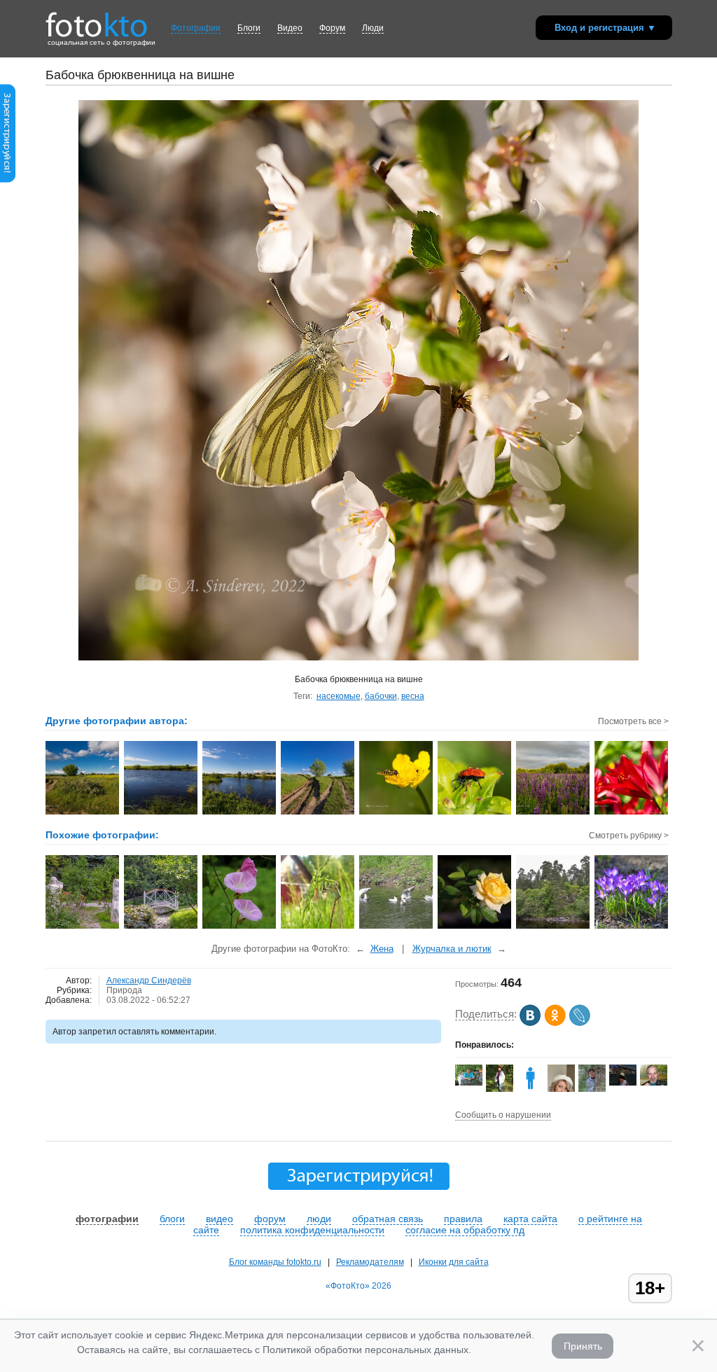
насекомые (338, 696)
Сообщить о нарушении (503, 1115)
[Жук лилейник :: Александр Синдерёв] (475, 813)
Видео (289, 28)
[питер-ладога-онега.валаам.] (553, 927)
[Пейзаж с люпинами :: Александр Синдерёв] (553, 813)
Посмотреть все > (633, 721)
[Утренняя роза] (475, 927)
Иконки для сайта (454, 1262)
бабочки (381, 696)
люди (319, 1218)
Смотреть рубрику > (629, 835)
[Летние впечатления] (239, 927)
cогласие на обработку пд (464, 1229)
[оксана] (499, 1089)
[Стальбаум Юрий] (653, 1083)
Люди (373, 28)
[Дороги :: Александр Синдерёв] (318, 813)
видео (219, 1218)
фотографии (107, 1218)
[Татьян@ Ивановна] (622, 1083)
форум (270, 1218)
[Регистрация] (7, 180)
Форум (332, 28)
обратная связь (387, 1218)
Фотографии (196, 28)
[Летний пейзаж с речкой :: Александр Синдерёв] (161, 813)
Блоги (248, 28)
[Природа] (83, 927)
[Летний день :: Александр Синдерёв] (83, 813)
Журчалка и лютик (452, 948)
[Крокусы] (631, 927)
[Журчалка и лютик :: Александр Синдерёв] (396, 813)
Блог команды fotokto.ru (275, 1262)
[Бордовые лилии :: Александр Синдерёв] (631, 813)
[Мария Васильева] (592, 1090)
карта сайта (530, 1218)
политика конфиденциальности (312, 1229)
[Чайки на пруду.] (396, 927)
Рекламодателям (370, 1262)
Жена (382, 948)
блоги (172, 1218)
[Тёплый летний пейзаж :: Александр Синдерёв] (239, 813)
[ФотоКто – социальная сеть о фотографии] (97, 19)
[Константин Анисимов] (468, 1083)
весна (412, 696)
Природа (124, 990)
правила (463, 1218)
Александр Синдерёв (148, 980)
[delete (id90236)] (530, 1089)
